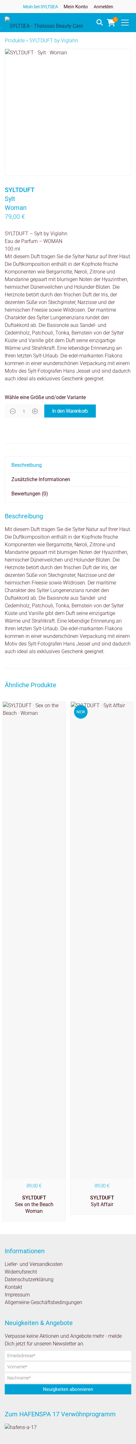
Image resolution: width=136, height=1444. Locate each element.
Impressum (17, 1295)
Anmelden (103, 6)
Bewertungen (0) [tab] (29, 494)
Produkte (15, 41)
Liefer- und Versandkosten (34, 1264)
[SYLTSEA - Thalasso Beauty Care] (44, 22)
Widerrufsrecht (21, 1272)
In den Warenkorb (70, 411)
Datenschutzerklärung (29, 1279)
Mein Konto (76, 7)
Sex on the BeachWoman (34, 1204)
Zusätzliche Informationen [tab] (40, 479)
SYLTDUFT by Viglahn (53, 41)
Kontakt (13, 1287)
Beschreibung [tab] (26, 465)
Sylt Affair (102, 1201)
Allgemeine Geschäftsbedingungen (43, 1302)
